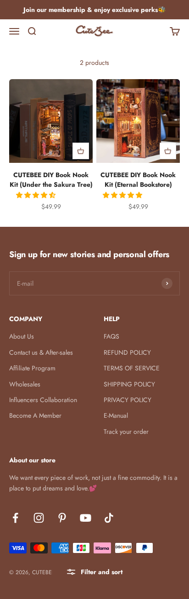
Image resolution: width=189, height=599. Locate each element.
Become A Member (35, 415)
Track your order (126, 431)
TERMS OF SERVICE (132, 368)
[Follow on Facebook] (15, 518)
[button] (36, 195)
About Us (21, 336)
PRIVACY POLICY (127, 399)
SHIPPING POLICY (129, 384)
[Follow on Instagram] (39, 518)
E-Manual (116, 415)
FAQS (111, 336)
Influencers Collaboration (43, 399)
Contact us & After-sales (41, 352)
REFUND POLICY (127, 352)
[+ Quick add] (80, 151)
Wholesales (24, 384)
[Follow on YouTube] (85, 518)
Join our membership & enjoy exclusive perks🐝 (94, 9)
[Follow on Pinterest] (62, 518)
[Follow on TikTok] (109, 518)
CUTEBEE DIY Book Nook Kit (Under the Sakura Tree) (51, 179)
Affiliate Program (32, 368)
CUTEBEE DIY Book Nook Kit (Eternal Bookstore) (138, 179)
